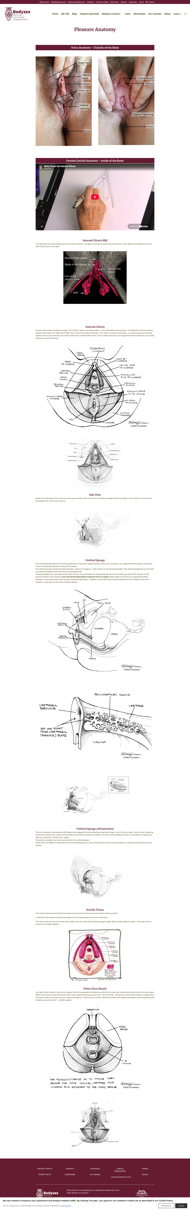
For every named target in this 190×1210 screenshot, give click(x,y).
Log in (177, 14)
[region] (95, 1203)
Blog (74, 14)
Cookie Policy (66, 1206)
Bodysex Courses (111, 14)
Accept (181, 1206)
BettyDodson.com (58, 2)
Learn (128, 14)
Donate (124, 2)
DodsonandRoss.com (76, 2)
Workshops (139, 14)
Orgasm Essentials (89, 14)
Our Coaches (154, 14)
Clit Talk (65, 14)
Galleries (90, 2)
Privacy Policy (44, 1169)
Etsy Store (115, 2)
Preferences (166, 1206)
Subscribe (133, 2)
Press (145, 1169)
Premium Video (102, 2)
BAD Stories (44, 2)
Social (141, 2)
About (167, 14)
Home (55, 14)
